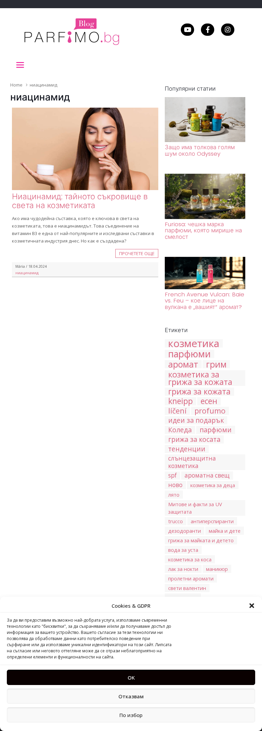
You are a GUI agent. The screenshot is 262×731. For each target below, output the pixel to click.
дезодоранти (184, 530)
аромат (183, 364)
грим (216, 364)
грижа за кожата (199, 392)
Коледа (180, 430)
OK (131, 677)
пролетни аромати (191, 578)
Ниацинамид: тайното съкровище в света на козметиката (80, 201)
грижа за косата (194, 439)
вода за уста (183, 549)
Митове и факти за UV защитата (195, 508)
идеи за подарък (196, 420)
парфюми (189, 354)
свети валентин (187, 588)
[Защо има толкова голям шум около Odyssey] (205, 140)
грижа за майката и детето (201, 540)
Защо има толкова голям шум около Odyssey (200, 150)
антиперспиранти (212, 521)
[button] (251, 605)
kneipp (180, 401)
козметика (193, 343)
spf (172, 475)
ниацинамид (27, 272)
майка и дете (225, 530)
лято (173, 494)
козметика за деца (212, 485)
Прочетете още (137, 253)
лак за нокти (183, 568)
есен (209, 401)
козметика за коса (190, 559)
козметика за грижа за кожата (200, 378)
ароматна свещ (207, 475)
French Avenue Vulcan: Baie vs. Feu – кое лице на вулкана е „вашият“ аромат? (204, 300)
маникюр (217, 568)
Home (16, 85)
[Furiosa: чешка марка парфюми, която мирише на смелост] (205, 217)
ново (175, 485)
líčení (177, 411)
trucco (175, 521)
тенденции (186, 449)
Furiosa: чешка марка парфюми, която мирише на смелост (203, 230)
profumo (209, 411)
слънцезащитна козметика (192, 462)
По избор (131, 715)
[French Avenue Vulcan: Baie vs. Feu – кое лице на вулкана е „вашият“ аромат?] (205, 287)
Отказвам (131, 696)
